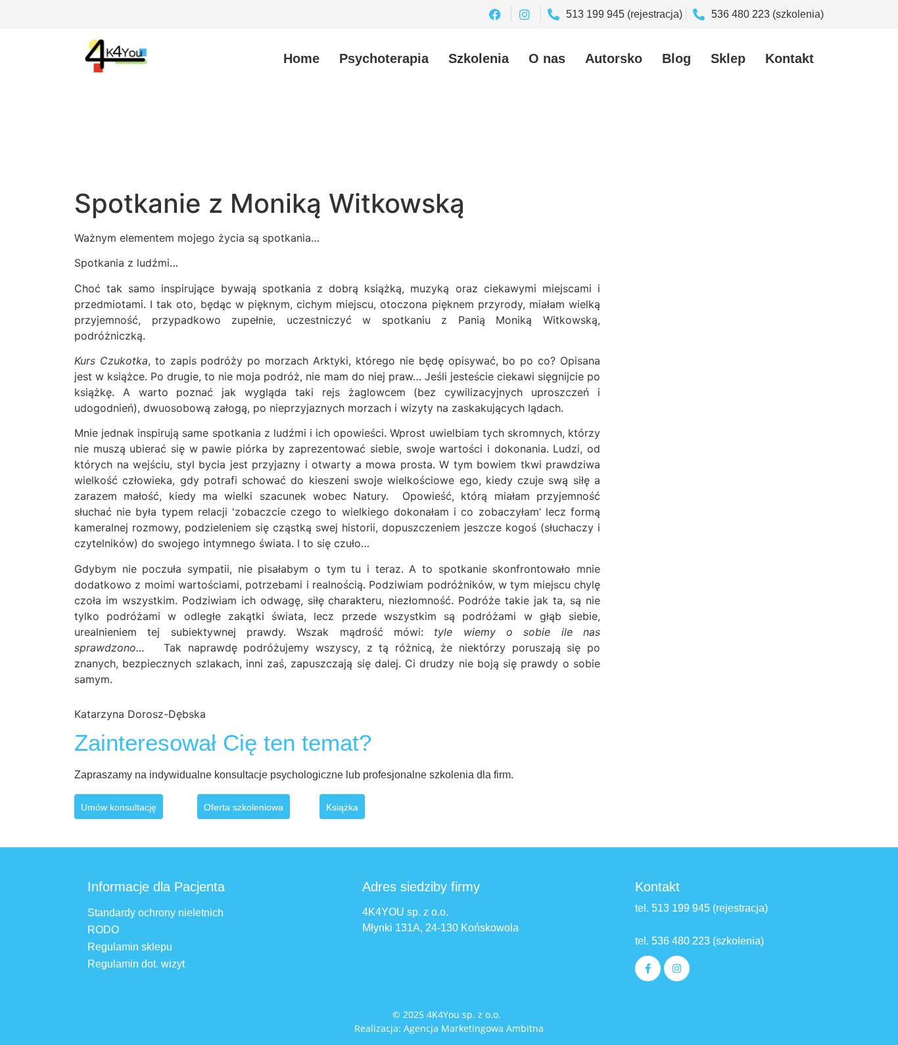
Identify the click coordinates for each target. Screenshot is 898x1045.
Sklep (728, 58)
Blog (676, 58)
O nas (547, 58)
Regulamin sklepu (129, 946)
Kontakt (789, 58)
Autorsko (613, 58)
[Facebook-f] (648, 968)
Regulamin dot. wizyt (136, 963)
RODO (103, 929)
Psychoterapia (384, 58)
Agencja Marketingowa (454, 1028)
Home (301, 58)
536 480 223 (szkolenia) (706, 940)
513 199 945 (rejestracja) (709, 908)
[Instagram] (677, 968)
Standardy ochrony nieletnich (155, 912)
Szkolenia (478, 58)
